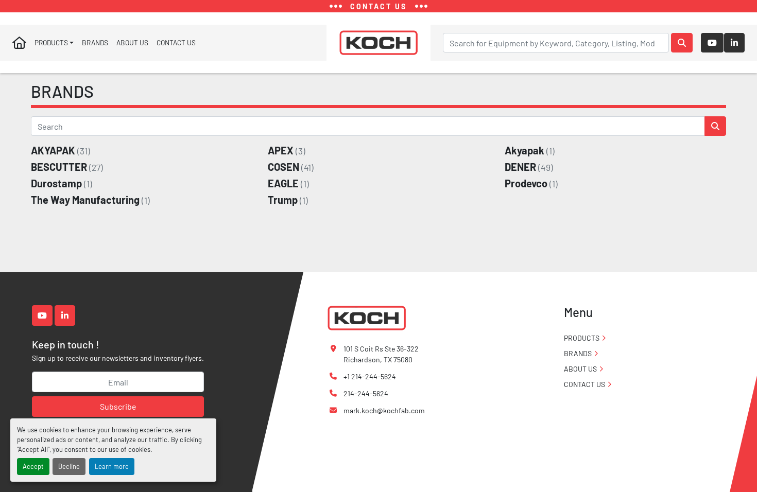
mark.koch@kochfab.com (384, 410)
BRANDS (95, 42)
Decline (69, 466)
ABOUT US (132, 42)
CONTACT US (176, 42)
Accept (33, 466)
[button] (54, 43)
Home (19, 43)
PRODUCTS (51, 42)
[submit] (682, 42)
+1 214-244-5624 (369, 376)
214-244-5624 (365, 393)
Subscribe (118, 406)
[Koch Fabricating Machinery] (366, 317)
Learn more (112, 466)
